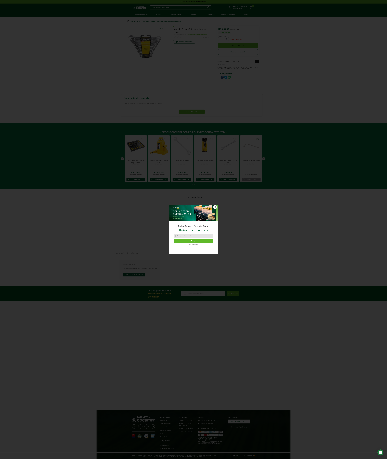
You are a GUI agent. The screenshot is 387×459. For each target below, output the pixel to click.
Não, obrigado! (193, 244)
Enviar (193, 241)
